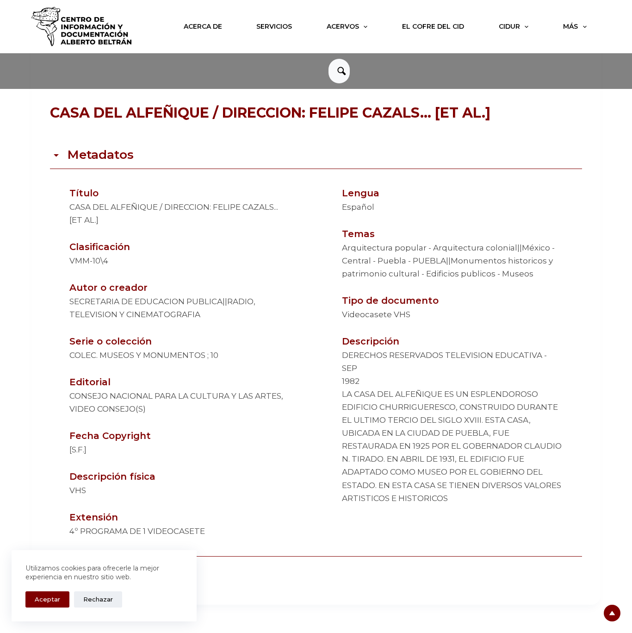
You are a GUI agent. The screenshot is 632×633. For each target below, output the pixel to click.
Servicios (274, 26)
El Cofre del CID (433, 26)
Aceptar (47, 599)
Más (570, 26)
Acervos (343, 26)
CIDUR (509, 26)
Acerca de (203, 26)
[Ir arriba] (612, 613)
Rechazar (98, 599)
